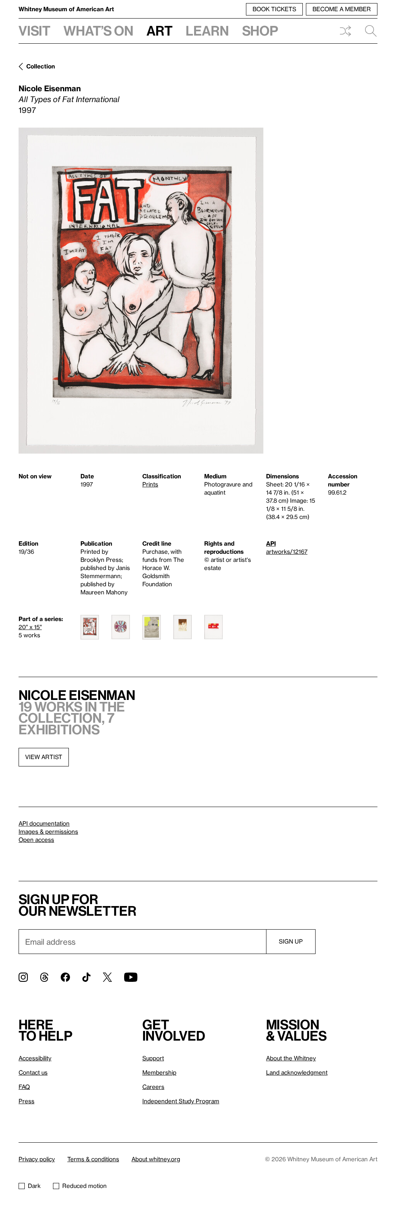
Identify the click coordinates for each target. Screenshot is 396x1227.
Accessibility (35, 1058)
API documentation (44, 823)
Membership (159, 1072)
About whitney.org (155, 1158)
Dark (34, 1185)
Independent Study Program (180, 1100)
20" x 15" (30, 626)
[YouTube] (130, 977)
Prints (150, 484)
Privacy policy (37, 1158)
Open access (36, 839)
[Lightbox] (141, 291)
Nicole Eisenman (50, 88)
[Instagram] (23, 977)
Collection (40, 66)
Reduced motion (84, 1185)
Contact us (33, 1072)
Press (26, 1100)
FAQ (24, 1086)
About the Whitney (291, 1058)
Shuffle (345, 31)
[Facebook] (65, 977)
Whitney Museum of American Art (66, 8)
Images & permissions (48, 831)
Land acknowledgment (297, 1072)
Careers (153, 1086)
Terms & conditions (93, 1158)
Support (153, 1058)
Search (367, 31)
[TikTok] (86, 977)
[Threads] (44, 977)
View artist (43, 756)
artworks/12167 (286, 551)
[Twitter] (107, 977)
